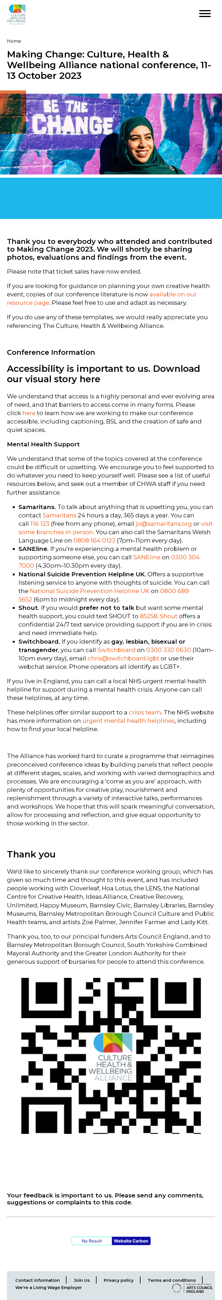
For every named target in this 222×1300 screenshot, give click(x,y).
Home (14, 41)
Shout (168, 616)
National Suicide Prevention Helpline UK (89, 591)
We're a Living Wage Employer (48, 1287)
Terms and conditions (172, 1280)
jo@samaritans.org (164, 523)
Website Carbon (131, 1241)
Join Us (82, 1280)
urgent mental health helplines (128, 720)
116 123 (39, 523)
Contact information (37, 1280)
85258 (148, 616)
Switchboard (116, 649)
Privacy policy (119, 1280)
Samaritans (59, 515)
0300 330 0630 (168, 649)
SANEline (146, 557)
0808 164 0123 (95, 540)
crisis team (145, 712)
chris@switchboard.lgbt (123, 658)
